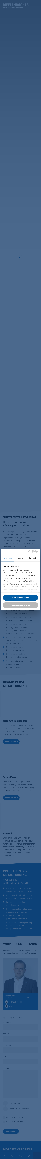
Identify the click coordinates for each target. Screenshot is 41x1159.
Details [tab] (20, 558)
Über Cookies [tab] (33, 558)
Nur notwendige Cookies (20, 605)
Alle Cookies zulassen (20, 598)
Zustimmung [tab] (7, 558)
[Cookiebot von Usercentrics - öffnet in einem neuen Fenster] (28, 551)
